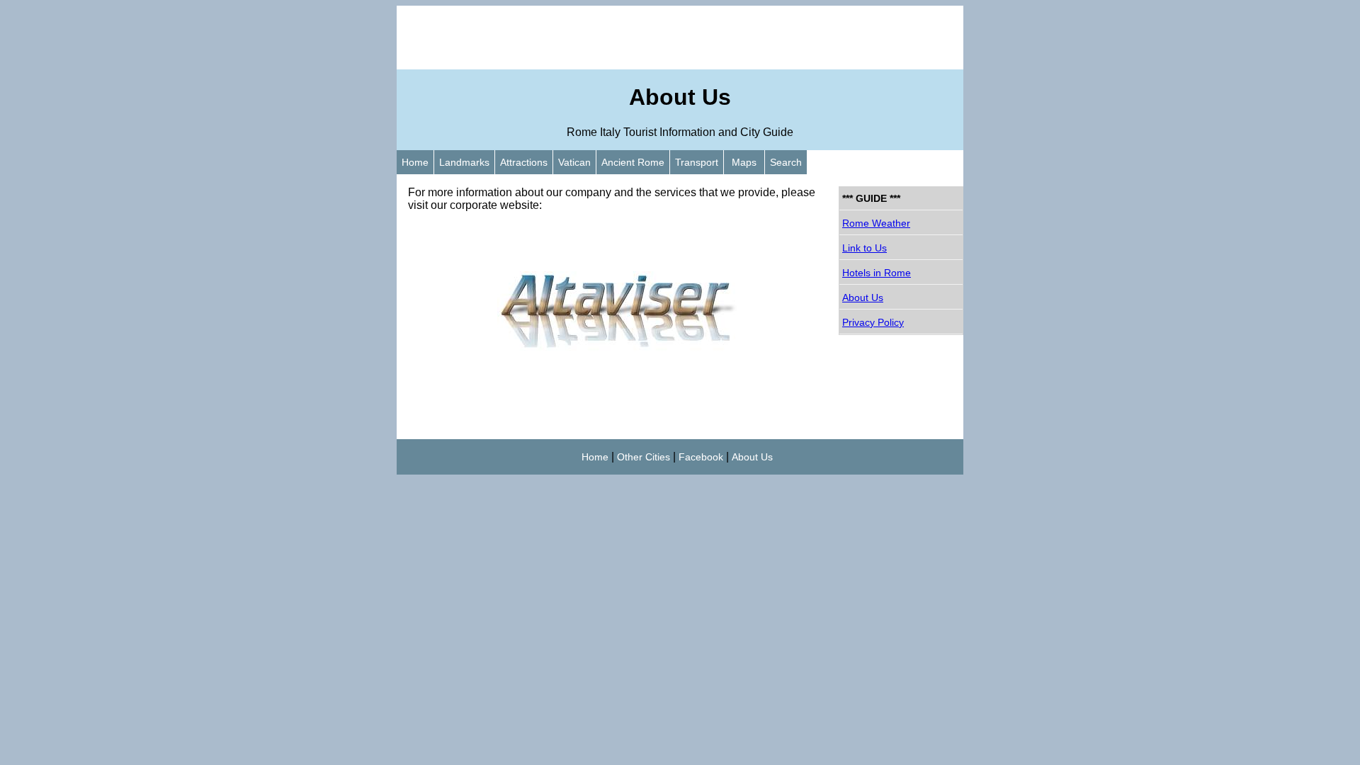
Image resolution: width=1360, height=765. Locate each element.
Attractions (524, 162)
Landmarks (464, 162)
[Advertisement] (680, 37)
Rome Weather (876, 223)
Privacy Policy (873, 322)
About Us (862, 297)
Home (415, 162)
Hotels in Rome (876, 272)
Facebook (701, 457)
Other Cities (643, 457)
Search (786, 162)
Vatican (574, 162)
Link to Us (864, 248)
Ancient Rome (632, 162)
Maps (744, 162)
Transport (696, 162)
